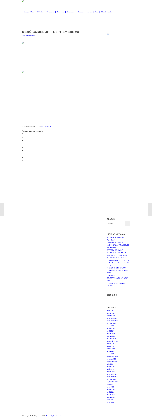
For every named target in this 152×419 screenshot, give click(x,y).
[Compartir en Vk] (25, 154)
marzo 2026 (111, 313)
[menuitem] (32, 12)
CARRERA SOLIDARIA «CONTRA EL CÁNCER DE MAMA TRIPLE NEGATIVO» (117, 252)
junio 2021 (110, 402)
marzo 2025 (111, 333)
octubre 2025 (111, 323)
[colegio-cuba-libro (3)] (58, 55)
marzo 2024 (111, 349)
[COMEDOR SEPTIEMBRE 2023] (2, 209)
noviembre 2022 (112, 376)
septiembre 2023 (112, 361)
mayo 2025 (110, 328)
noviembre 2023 (112, 356)
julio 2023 (110, 364)
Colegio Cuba (46, 127)
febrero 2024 (111, 351)
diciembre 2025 (112, 318)
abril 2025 (110, 331)
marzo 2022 (111, 394)
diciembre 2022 (112, 374)
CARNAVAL (111, 275)
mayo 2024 (110, 343)
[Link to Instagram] (128, 12)
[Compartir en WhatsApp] (25, 140)
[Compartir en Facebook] (25, 134)
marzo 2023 (111, 371)
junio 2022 (110, 387)
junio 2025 (110, 326)
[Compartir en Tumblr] (25, 150)
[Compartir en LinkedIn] (25, 147)
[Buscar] (115, 12)
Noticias (32, 35)
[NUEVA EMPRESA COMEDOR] (150, 209)
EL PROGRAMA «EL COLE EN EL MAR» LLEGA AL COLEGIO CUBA (118, 262)
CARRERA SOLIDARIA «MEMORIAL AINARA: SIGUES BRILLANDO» (118, 245)
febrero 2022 (111, 397)
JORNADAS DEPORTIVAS (116, 257)
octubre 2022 (111, 379)
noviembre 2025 (112, 321)
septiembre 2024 (112, 341)
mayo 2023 (110, 366)
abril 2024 (110, 346)
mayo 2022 (110, 389)
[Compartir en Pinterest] (25, 144)
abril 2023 (110, 369)
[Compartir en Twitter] (25, 137)
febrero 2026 (111, 315)
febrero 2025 (111, 336)
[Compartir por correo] (25, 161)
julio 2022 (110, 384)
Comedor (25, 35)
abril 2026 (110, 310)
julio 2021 (110, 399)
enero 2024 (110, 354)
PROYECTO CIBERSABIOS (116, 268)
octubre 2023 (111, 359)
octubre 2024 (111, 338)
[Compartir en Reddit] (25, 157)
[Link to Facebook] (124, 12)
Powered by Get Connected (54, 416)
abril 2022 (110, 392)
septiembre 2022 (112, 382)
